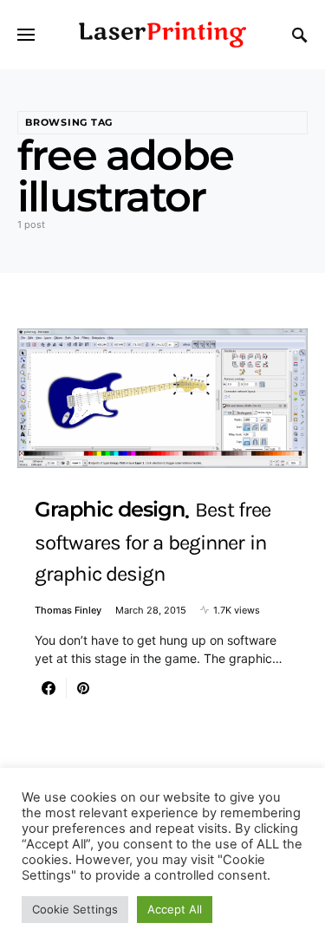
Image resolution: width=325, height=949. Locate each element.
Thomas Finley (68, 610)
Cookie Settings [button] (75, 909)
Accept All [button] (174, 909)
